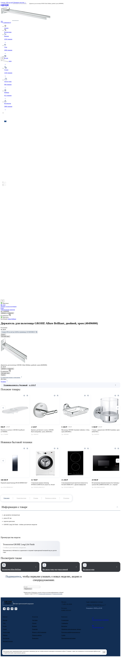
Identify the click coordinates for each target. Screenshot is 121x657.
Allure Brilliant (12, 319)
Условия (3, 381)
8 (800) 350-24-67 (66, 610)
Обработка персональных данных (71, 629)
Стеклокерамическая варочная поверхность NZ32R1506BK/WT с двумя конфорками (74, 483)
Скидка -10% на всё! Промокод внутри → (13, 2)
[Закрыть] (104, 652)
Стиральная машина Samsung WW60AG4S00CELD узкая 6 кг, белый (43, 483)
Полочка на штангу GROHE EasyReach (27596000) (13, 430)
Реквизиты (35, 638)
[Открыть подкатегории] (9, 3)
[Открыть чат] (16, 609)
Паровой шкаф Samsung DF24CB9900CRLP (14, 483)
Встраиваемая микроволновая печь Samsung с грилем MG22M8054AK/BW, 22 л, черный (105, 483)
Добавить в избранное (7, 313)
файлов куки (97, 651)
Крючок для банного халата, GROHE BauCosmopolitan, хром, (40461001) (42, 430)
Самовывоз (64, 623)
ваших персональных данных (17, 653)
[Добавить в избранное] (24, 395)
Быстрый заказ (5, 336)
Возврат (34, 626)
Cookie (63, 635)
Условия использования (57, 594)
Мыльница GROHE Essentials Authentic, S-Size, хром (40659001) (75, 430)
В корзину (15, 438)
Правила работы (37, 635)
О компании (65, 620)
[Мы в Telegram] (4, 609)
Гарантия (34, 629)
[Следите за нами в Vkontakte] (8, 609)
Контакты (64, 626)
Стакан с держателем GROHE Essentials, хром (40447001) (105, 430)
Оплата (34, 623)
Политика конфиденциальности (44, 594)
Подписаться (27, 588)
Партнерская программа (68, 638)
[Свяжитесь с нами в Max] (12, 609)
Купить (3, 334)
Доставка (34, 620)
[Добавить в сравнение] (27, 395)
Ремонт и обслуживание (39, 632)
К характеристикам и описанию (10, 377)
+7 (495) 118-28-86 (66, 604)
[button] (2, 300)
